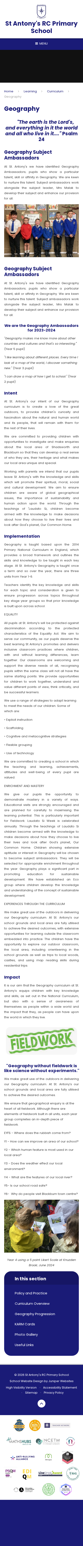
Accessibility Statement (60, 1387)
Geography (12, 96)
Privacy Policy (54, 1393)
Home (8, 91)
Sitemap (31, 1393)
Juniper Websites (61, 1381)
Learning (30, 91)
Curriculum (55, 91)
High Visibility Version (21, 1387)
